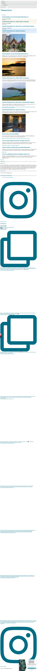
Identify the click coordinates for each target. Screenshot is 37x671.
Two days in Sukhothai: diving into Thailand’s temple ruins (15, 154)
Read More (9, 18)
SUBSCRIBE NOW (32, 668)
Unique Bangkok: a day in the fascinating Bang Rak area (15, 16)
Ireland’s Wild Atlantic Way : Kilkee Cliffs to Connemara (15, 21)
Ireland (5, 19)
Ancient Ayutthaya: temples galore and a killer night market (16, 147)
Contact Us (5, 4)
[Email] (0, 334)
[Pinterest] (0, 335)
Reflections (3, 2)
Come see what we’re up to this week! (6, 175)
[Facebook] (0, 332)
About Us (3, 3)
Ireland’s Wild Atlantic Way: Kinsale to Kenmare (13, 30)
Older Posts (2, 159)
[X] (0, 337)
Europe (3, 19)
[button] (31, 661)
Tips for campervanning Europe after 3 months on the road (16, 140)
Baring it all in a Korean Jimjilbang (10, 133)
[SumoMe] (0, 338)
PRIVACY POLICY (5, 5)
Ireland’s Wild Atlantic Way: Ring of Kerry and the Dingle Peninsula (18, 26)
